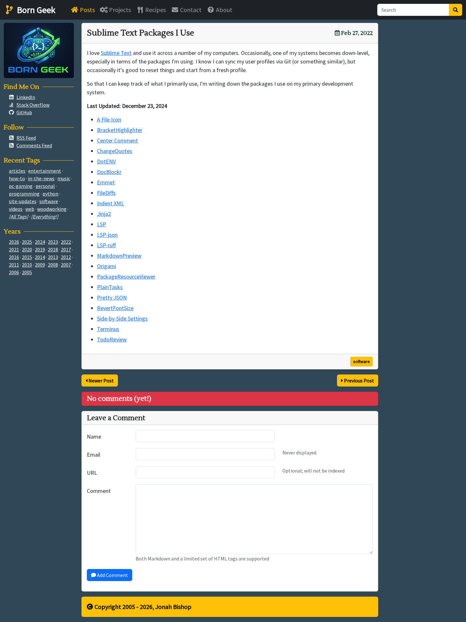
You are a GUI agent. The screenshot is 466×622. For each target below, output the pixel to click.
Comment (99, 490)
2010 (27, 264)
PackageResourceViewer (126, 276)
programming (24, 193)
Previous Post (358, 380)
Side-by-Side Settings (122, 318)
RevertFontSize (115, 308)
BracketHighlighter (119, 130)
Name (94, 436)
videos (16, 209)
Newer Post (100, 380)
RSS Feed (26, 138)
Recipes (155, 10)
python (50, 193)
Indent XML (110, 203)
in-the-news (41, 178)
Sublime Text (116, 52)
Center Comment (117, 140)
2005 (27, 272)
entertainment (44, 171)
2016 (14, 257)
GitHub (24, 112)
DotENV (106, 161)
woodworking (52, 209)
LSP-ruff (106, 245)
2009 (40, 264)
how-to (17, 178)
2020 (27, 249)
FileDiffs (106, 192)
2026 (14, 242)
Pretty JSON (112, 297)
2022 (66, 242)
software (361, 361)
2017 (66, 249)
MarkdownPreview (119, 255)
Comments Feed (34, 145)
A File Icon (109, 119)
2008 (53, 264)
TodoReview (112, 339)
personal (45, 186)
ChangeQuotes (114, 151)
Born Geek (35, 10)
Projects (119, 10)
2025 (27, 242)
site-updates (22, 201)
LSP (101, 224)
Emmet (106, 182)
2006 (14, 272)
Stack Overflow (32, 105)
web (29, 209)
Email (93, 454)
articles (17, 171)
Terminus (108, 329)
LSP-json (107, 234)
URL (92, 472)
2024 (40, 242)
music (63, 178)
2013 (53, 257)
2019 (40, 249)
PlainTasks (110, 287)
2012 (66, 257)
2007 (66, 264)
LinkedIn (25, 97)
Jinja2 (104, 213)
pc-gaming (21, 186)
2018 (53, 249)
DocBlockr (109, 171)
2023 (53, 242)
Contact (190, 10)
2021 (14, 249)
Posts (87, 10)
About (223, 10)
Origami (106, 266)
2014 (40, 257)
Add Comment (112, 575)
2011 (14, 264)
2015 (27, 257)
